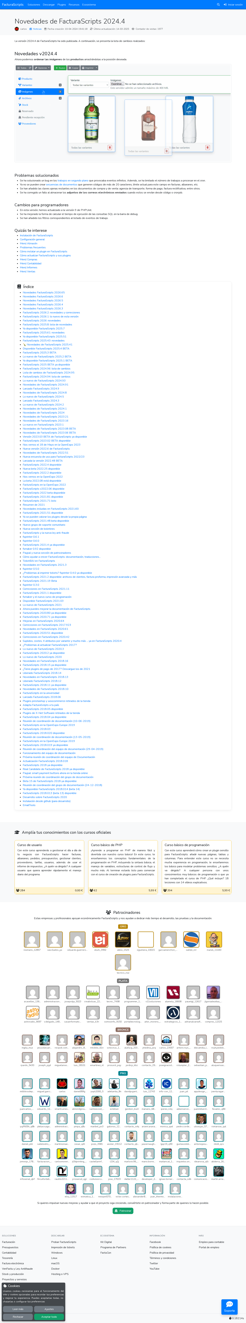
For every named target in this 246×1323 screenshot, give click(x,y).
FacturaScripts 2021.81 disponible (43, 497)
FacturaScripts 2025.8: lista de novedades (47, 324)
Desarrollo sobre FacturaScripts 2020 (45, 797)
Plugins (61, 5)
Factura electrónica (13, 1263)
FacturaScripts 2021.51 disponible (43, 513)
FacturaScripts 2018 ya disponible (43, 765)
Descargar (49, 5)
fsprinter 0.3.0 (31, 585)
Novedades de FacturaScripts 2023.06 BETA (49, 433)
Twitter (154, 1263)
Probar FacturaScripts (63, 1242)
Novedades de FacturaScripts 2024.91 (45, 384)
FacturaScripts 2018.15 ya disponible (44, 665)
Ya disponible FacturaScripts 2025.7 (44, 328)
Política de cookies (160, 1247)
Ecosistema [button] (89, 5)
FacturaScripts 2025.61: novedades (44, 332)
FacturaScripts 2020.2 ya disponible (44, 653)
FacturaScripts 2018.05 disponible (43, 709)
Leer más (18, 1309)
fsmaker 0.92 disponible (37, 549)
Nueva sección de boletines (39, 529)
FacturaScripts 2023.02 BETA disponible (47, 441)
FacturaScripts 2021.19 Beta (40, 581)
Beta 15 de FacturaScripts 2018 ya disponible (50, 781)
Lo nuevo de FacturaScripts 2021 (42, 605)
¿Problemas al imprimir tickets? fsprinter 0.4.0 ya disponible (57, 573)
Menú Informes (28, 267)
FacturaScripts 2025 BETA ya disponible (46, 364)
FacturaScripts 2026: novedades (42, 320)
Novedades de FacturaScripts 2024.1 (45, 409)
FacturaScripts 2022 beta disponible (44, 493)
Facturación (8, 1242)
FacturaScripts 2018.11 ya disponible (44, 685)
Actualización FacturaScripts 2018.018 (45, 761)
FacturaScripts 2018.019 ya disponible (45, 745)
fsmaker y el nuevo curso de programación (47, 597)
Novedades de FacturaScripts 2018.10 (45, 689)
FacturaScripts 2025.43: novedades (44, 340)
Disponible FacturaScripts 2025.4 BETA (46, 348)
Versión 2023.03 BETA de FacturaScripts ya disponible (55, 437)
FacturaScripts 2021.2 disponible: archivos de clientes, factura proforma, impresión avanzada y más (80, 577)
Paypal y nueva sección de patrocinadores (47, 553)
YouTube (154, 1269)
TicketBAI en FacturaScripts (39, 561)
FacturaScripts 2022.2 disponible (42, 473)
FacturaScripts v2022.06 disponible (43, 489)
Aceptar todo (49, 1317)
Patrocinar (125, 1211)
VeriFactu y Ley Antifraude (17, 1269)
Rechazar (18, 1317)
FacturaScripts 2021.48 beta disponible (46, 521)
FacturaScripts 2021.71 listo (39, 501)
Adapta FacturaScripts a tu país (41, 705)
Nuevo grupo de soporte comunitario (44, 525)
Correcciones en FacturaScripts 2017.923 (47, 625)
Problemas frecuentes (33, 247)
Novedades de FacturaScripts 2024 (44, 413)
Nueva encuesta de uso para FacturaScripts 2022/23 (54, 457)
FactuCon (105, 1253)
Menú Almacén (28, 243)
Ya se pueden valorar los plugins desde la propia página (55, 517)
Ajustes (49, 1309)
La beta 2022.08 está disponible (42, 481)
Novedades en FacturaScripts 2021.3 (45, 565)
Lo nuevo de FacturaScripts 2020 (42, 657)
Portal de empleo (209, 1247)
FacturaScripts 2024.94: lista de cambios (46, 376)
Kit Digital (106, 1242)
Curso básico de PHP (106, 845)
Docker (55, 1269)
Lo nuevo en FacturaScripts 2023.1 (43, 425)
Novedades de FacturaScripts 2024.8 (45, 392)
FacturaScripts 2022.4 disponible (42, 465)
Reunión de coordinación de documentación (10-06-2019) (57, 721)
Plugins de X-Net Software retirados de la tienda (51, 713)
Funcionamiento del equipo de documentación (49, 753)
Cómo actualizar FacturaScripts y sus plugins (45, 255)
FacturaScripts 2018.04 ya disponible (44, 717)
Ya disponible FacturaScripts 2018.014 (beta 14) (51, 789)
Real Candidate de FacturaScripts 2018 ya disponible (54, 769)
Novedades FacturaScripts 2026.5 (43, 300)
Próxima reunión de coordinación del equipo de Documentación (59, 757)
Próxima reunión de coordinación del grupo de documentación (58, 777)
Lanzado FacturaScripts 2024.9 (41, 388)
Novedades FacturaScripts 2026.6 (43, 296)
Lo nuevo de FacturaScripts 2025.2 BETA (47, 356)
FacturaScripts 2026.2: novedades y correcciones (51, 312)
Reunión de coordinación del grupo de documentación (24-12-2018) (62, 785)
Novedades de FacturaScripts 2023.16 (45, 421)
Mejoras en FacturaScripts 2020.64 (43, 621)
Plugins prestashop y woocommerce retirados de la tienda (56, 701)
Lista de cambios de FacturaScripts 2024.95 (48, 372)
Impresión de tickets (63, 1247)
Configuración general (32, 239)
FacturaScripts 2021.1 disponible (42, 593)
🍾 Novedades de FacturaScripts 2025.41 (47, 344)
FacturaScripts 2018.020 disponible (44, 733)
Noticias (37, 29)
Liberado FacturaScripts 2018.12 (42, 681)
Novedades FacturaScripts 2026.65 (44, 292)
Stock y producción (13, 1274)
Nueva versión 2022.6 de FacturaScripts (46, 449)
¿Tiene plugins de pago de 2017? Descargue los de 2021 (56, 669)
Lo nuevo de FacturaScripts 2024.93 (44, 380)
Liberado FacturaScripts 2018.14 (42, 673)
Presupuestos (10, 1247)
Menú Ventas (27, 271)
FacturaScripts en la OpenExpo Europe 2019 (49, 725)
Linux (54, 1258)
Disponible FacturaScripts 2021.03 (43, 601)
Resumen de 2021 (34, 505)
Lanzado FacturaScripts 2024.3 (41, 401)
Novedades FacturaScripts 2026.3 (43, 308)
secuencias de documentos (61, 184)
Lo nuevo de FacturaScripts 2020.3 (43, 649)
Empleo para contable (211, 1242)
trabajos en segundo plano (73, 180)
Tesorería (7, 1258)
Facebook (155, 1242)
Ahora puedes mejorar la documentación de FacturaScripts (56, 609)
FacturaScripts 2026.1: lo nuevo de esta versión (50, 316)
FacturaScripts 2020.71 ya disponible (44, 617)
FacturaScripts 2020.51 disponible (43, 633)
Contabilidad (9, 1253)
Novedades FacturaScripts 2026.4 (43, 304)
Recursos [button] (74, 5)
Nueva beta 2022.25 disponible (41, 469)
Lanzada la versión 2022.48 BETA (43, 461)
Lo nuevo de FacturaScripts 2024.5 (43, 397)
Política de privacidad (162, 1253)
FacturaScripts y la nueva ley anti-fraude (46, 533)
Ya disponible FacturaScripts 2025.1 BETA (47, 360)
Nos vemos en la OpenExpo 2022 (43, 477)
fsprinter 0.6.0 (31, 541)
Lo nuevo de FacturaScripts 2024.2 (43, 405)
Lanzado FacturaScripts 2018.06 (42, 697)
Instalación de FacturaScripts (36, 235)
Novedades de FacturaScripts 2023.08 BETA (49, 429)
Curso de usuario (29, 845)
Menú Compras (28, 259)
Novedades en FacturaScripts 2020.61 (45, 629)
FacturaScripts (13, 4)
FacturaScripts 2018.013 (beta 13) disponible (49, 793)
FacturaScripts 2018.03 (37, 729)
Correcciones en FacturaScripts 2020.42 (46, 637)
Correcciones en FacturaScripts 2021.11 (46, 589)
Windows (57, 1253)
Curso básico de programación (187, 845)
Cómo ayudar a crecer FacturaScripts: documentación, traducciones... (62, 557)
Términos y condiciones (163, 1258)
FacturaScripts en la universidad (41, 693)
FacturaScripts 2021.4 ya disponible (44, 545)
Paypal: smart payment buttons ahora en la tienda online (55, 773)
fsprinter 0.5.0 (31, 569)
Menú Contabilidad (30, 263)
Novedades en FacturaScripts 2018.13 (45, 677)
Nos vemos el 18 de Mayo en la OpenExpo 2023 (51, 445)
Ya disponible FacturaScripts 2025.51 (44, 336)
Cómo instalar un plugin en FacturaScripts (43, 251)
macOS (55, 1263)
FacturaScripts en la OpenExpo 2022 (44, 485)
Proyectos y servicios (14, 1279)
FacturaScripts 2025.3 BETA (39, 352)
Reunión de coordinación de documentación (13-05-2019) (57, 737)
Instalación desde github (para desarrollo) (47, 801)
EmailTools (29, 805)
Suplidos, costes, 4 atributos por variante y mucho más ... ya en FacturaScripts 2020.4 (72, 641)
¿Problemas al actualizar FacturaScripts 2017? (50, 645)
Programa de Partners (113, 1247)
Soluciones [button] (34, 5)
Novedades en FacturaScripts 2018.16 (45, 661)
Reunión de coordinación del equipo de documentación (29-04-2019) (63, 749)
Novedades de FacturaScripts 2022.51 (45, 453)
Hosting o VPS (60, 1274)
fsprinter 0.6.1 (31, 537)
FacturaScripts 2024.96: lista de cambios (46, 368)
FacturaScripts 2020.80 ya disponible (44, 613)
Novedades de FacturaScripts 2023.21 (45, 417)
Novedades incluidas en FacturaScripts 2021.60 (51, 509)
